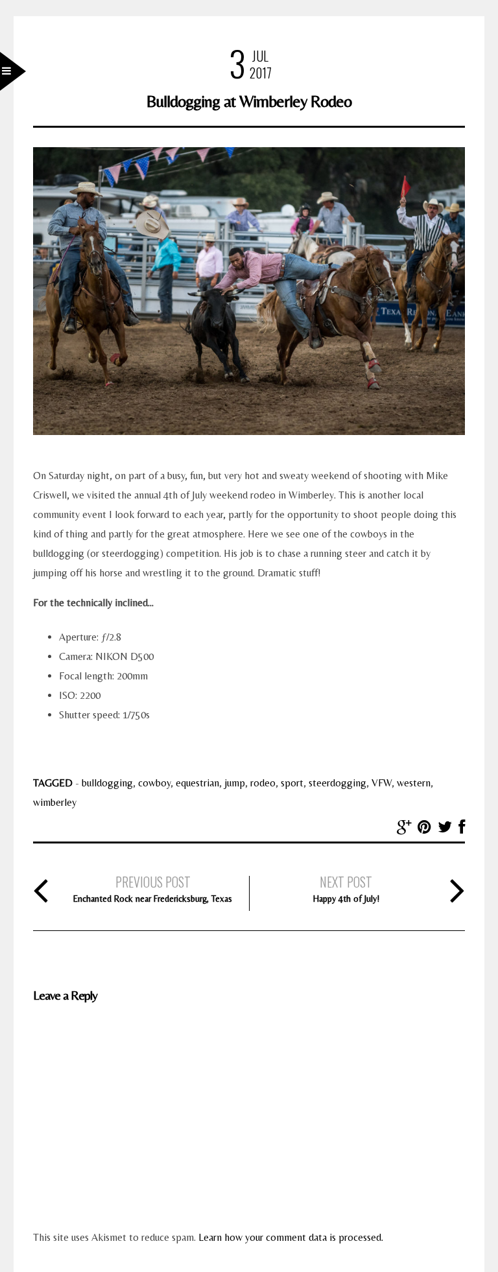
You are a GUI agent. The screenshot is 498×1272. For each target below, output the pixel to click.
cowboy (154, 783)
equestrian (197, 783)
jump (234, 783)
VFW (382, 783)
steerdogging (337, 783)
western (414, 783)
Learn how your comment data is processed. (290, 1237)
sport (292, 783)
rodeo (263, 783)
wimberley (55, 802)
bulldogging (107, 783)
